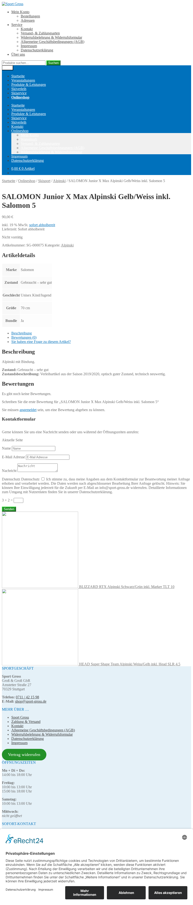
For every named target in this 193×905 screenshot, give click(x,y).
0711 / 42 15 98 (27, 697)
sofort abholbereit (42, 225)
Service (16, 25)
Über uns (18, 54)
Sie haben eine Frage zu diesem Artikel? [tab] (41, 342)
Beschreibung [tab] (21, 333)
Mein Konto (20, 12)
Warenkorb (29, 139)
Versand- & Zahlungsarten (40, 33)
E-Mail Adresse (13, 457)
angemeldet (28, 410)
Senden (9, 509)
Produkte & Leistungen (28, 85)
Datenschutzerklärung (37, 50)
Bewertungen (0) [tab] (23, 337)
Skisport (44, 181)
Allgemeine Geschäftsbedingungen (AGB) (52, 42)
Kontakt (27, 29)
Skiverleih (18, 89)
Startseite (18, 76)
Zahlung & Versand (25, 722)
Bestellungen (30, 16)
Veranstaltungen (23, 80)
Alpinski (59, 181)
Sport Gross (20, 717)
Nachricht (9, 471)
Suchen (53, 63)
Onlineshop (19, 131)
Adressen (28, 20)
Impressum (29, 46)
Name (6, 448)
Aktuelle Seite (12, 440)
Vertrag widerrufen (24, 754)
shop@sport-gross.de (30, 701)
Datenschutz (11, 479)
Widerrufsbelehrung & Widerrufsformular (51, 37)
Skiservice (19, 93)
